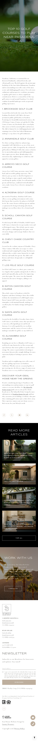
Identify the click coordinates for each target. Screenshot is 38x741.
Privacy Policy (27, 677)
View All (19, 538)
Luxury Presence (8, 724)
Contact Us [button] (13, 588)
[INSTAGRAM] (4, 709)
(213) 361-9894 (6, 633)
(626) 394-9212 (6, 620)
